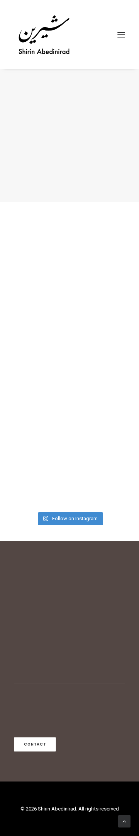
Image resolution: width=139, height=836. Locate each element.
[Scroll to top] (124, 820)
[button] (121, 34)
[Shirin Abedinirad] (44, 34)
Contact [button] (35, 744)
